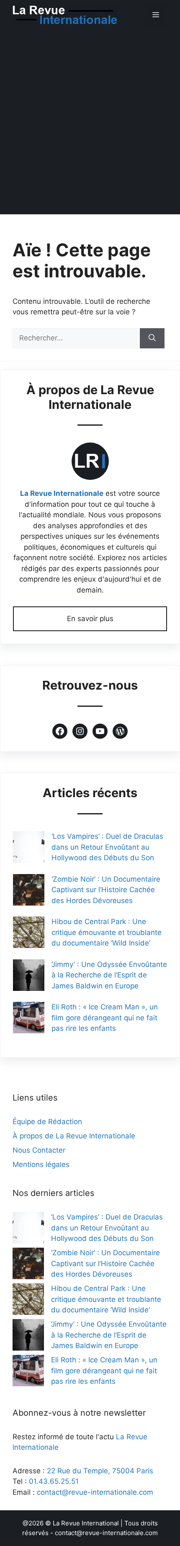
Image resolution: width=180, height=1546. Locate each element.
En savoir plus (90, 618)
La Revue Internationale (61, 493)
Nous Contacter (39, 1150)
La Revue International (86, 1523)
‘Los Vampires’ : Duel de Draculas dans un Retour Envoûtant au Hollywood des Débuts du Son (107, 847)
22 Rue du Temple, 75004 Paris (100, 1471)
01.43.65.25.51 (54, 1481)
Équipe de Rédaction (47, 1121)
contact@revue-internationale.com (95, 1492)
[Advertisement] (90, 124)
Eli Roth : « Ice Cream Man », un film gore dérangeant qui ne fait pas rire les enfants (104, 1017)
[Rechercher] (152, 338)
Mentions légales (41, 1164)
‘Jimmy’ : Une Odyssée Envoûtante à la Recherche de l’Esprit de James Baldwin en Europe (109, 975)
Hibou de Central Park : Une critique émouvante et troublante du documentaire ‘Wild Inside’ (106, 932)
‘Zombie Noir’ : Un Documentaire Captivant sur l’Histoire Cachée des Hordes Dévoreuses (105, 890)
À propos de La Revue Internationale (74, 1136)
